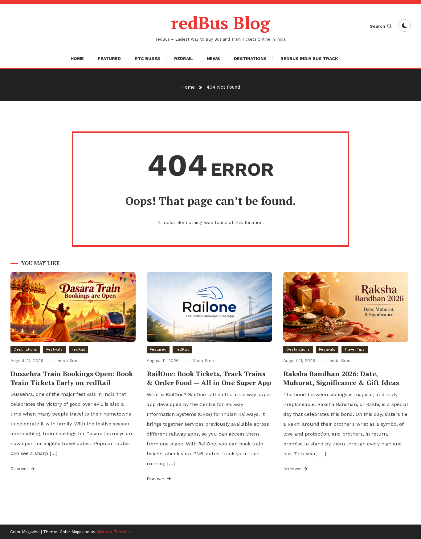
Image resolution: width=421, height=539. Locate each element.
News (213, 58)
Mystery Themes (113, 531)
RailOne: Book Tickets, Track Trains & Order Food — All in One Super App (209, 378)
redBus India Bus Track (309, 58)
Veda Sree (68, 360)
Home (77, 58)
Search (377, 26)
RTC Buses (147, 58)
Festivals (54, 349)
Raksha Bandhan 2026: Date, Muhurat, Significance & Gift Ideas (341, 378)
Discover (20, 468)
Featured (109, 58)
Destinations (250, 58)
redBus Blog (220, 22)
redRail (183, 58)
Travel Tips (355, 349)
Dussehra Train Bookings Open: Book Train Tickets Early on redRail (71, 378)
